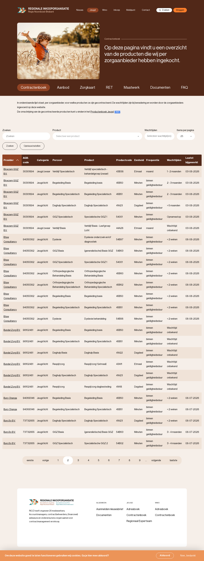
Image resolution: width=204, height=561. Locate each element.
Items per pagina (185, 130)
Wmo (104, 10)
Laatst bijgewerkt (191, 160)
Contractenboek (33, 87)
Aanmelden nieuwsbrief (109, 509)
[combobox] (97, 136)
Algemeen (101, 503)
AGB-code (26, 160)
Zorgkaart (87, 87)
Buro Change (10, 398)
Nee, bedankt (188, 555)
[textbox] (97, 136)
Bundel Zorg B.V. (12, 330)
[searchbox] (160, 136)
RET (109, 87)
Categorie (43, 160)
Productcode (124, 160)
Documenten (160, 87)
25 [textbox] (181, 136)
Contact (146, 10)
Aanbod (63, 87)
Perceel (57, 160)
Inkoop (117, 10)
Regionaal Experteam (139, 521)
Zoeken (165, 10)
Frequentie (152, 160)
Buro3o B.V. (10, 421)
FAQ (184, 87)
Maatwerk (131, 87)
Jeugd (93, 10)
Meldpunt (130, 10)
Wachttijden (151, 130)
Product (57, 130)
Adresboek (133, 509)
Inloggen (180, 10)
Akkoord (165, 555)
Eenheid (139, 160)
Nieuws (79, 10)
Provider (12, 160)
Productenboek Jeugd (102, 112)
